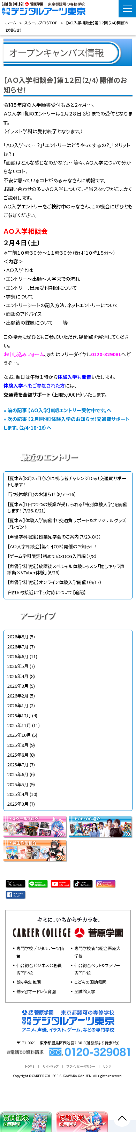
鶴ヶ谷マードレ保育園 (36, 991)
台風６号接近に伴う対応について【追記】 (46, 592)
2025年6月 (18, 774)
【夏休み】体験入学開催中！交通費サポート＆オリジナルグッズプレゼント (66, 523)
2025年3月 (18, 803)
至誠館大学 (84, 991)
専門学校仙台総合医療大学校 (97, 952)
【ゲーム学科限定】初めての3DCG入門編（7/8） (52, 556)
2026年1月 (18, 705)
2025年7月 (18, 764)
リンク (107, 1066)
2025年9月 (18, 745)
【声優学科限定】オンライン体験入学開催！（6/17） (54, 582)
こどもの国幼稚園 (90, 982)
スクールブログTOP (40, 22)
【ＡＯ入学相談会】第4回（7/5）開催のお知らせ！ (52, 546)
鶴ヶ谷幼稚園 (28, 982)
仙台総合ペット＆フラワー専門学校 (97, 969)
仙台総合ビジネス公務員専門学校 (39, 969)
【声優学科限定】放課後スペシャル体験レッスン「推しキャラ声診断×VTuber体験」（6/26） (65, 569)
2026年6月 (18, 656)
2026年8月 (18, 636)
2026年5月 (18, 666)
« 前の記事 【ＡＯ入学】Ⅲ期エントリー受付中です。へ (57, 410)
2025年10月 (19, 735)
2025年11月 (19, 725)
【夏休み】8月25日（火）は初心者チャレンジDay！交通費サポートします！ (66, 481)
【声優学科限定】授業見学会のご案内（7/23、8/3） (54, 536)
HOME (30, 1066)
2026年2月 (18, 695)
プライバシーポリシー (81, 1066)
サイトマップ (51, 1066)
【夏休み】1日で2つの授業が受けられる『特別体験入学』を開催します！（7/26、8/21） (67, 507)
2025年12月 (19, 715)
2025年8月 (18, 754)
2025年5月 (18, 784)
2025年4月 (18, 794)
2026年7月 (18, 646)
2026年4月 (18, 676)
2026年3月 (18, 686)
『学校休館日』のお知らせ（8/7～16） (41, 494)
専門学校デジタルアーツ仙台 (40, 952)
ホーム (10, 22)
